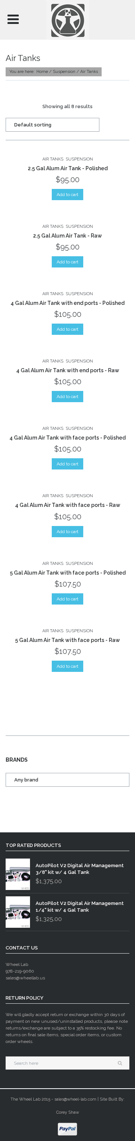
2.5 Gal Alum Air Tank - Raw (67, 236)
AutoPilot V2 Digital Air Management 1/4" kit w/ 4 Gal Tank (80, 906)
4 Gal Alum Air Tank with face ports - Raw (67, 505)
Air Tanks (52, 159)
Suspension (64, 71)
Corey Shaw (67, 1112)
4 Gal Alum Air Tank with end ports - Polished (67, 303)
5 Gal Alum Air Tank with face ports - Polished (68, 573)
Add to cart (67, 194)
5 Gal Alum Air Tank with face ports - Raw (67, 640)
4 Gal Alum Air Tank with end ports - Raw (67, 370)
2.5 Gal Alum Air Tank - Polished (68, 168)
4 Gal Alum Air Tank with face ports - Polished (67, 438)
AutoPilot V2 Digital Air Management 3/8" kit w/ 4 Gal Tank (80, 869)
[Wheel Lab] (67, 19)
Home (42, 71)
